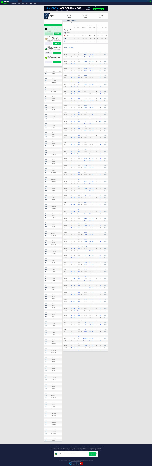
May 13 (46, 168)
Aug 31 (46, 384)
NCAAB (29, 1)
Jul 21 (46, 300)
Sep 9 (46, 404)
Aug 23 (46, 368)
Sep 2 (46, 388)
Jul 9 (45, 285)
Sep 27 (46, 440)
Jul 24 (46, 309)
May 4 (46, 152)
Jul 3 (45, 273)
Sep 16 (46, 417)
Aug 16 (46, 354)
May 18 (46, 179)
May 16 (46, 174)
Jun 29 (46, 267)
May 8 (46, 159)
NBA (16, 1)
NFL (12, 1)
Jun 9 (45, 224)
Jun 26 (46, 260)
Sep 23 (46, 433)
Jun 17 (46, 240)
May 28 (46, 201)
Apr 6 (45, 93)
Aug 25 (46, 372)
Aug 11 (46, 343)
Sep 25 (46, 435)
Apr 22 (46, 127)
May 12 (46, 165)
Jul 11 (46, 289)
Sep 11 (46, 406)
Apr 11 (46, 105)
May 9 (46, 161)
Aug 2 (46, 325)
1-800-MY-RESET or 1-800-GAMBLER (73, 460)
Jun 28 (46, 264)
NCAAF (24, 1)
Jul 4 (45, 276)
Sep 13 (46, 411)
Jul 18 (46, 294)
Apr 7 (45, 96)
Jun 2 (45, 213)
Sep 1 (46, 386)
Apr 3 (45, 87)
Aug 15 (46, 352)
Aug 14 (46, 350)
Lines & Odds (36, 3)
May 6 (46, 156)
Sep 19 (46, 424)
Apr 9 (45, 100)
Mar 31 (46, 80)
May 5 (46, 154)
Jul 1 (45, 271)
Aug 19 (46, 361)
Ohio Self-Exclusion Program (76, 461)
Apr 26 (46, 136)
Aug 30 (46, 381)
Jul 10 (46, 287)
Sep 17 (46, 420)
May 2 (46, 147)
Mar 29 (46, 78)
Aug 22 (46, 363)
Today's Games (13, 3)
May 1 (46, 145)
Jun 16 (46, 237)
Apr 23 (46, 129)
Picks (23, 3)
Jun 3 (45, 215)
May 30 (46, 206)
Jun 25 (46, 258)
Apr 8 (45, 98)
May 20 (46, 183)
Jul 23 (46, 305)
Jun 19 (46, 244)
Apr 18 (46, 118)
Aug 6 (46, 332)
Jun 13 (46, 233)
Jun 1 (45, 210)
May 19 (46, 181)
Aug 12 (46, 345)
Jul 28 (46, 318)
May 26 (46, 197)
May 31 (46, 208)
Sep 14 (46, 413)
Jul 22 (46, 303)
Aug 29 (46, 379)
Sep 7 (46, 399)
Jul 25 (46, 312)
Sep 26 (46, 438)
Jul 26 (46, 314)
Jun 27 (46, 262)
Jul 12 (46, 291)
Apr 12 (46, 107)
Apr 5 (45, 91)
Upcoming (65, 47)
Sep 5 (46, 395)
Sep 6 (46, 397)
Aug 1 (46, 323)
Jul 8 (45, 282)
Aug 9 (46, 341)
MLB (19, 1)
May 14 (46, 170)
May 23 (46, 190)
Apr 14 (46, 109)
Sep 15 (46, 415)
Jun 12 (46, 231)
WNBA (38, 1)
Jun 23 (46, 253)
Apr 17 (46, 116)
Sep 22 (46, 431)
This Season (71, 47)
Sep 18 (46, 422)
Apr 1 (45, 82)
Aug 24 (46, 370)
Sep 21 (46, 429)
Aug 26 (46, 375)
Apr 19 (46, 120)
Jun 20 (46, 246)
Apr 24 (46, 132)
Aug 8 (46, 336)
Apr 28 (46, 138)
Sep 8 (46, 402)
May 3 (46, 150)
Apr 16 (46, 114)
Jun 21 (46, 249)
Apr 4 (45, 89)
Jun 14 (46, 235)
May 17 (46, 177)
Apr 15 (46, 111)
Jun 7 (45, 222)
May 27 (46, 199)
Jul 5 (45, 278)
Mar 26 (46, 73)
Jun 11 (46, 228)
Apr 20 (46, 123)
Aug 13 (46, 348)
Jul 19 (46, 296)
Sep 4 (46, 390)
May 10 (46, 163)
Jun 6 (45, 219)
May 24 (46, 192)
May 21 (46, 186)
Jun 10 (46, 226)
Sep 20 (46, 426)
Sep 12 (46, 408)
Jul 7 (45, 280)
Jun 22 (46, 251)
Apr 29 (46, 141)
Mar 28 (46, 75)
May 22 (46, 188)
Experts (31, 3)
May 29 (46, 204)
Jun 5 (45, 217)
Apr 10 (46, 102)
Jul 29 (46, 321)
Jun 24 (46, 255)
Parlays (27, 3)
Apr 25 (46, 134)
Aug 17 (46, 357)
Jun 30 (46, 269)
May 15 (46, 172)
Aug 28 (46, 377)
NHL (33, 1)
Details (105, 52)
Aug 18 (46, 359)
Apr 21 (46, 125)
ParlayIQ (19, 3)
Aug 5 (46, 330)
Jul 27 (46, 316)
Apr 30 (46, 143)
